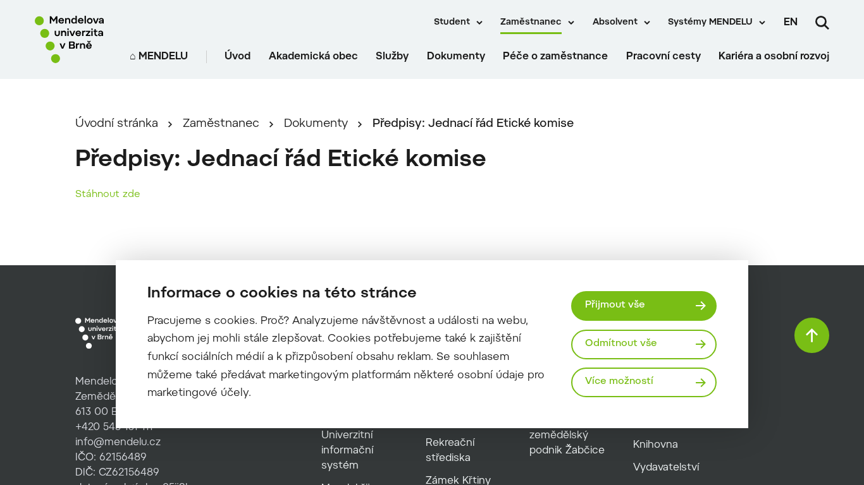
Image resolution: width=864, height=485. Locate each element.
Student (452, 22)
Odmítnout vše (621, 344)
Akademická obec (313, 57)
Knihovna (655, 445)
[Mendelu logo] (73, 39)
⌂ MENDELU (159, 57)
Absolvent (615, 22)
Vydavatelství (666, 468)
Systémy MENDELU (710, 22)
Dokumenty (456, 57)
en (791, 23)
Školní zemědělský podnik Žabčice (567, 436)
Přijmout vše (615, 305)
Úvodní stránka (116, 124)
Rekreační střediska (450, 451)
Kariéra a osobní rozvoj (774, 57)
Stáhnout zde (107, 195)
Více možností (619, 381)
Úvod (237, 57)
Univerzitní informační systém (347, 451)
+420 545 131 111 (114, 427)
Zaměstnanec (531, 22)
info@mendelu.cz (118, 443)
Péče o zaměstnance (555, 57)
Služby (392, 57)
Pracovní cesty (663, 57)
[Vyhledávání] (822, 23)
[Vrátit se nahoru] (812, 335)
